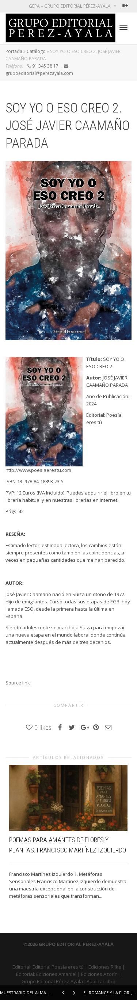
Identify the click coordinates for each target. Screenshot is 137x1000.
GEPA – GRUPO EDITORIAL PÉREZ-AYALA (70, 6)
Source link (17, 682)
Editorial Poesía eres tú (58, 966)
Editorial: (22, 966)
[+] (68, 798)
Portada (13, 51)
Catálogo (36, 51)
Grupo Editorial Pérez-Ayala (52, 981)
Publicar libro (101, 981)
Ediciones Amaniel (56, 974)
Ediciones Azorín (99, 974)
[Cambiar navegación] (123, 27)
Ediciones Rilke (104, 966)
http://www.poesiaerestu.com (38, 470)
